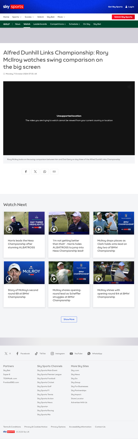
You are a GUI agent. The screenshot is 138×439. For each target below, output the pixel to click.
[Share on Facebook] (26, 171)
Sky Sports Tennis (45, 394)
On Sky (86, 24)
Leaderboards (40, 24)
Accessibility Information (80, 427)
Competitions (57, 24)
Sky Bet (51, 17)
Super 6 (6, 374)
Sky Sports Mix (44, 414)
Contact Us (100, 427)
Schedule (73, 24)
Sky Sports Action (45, 398)
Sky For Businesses (79, 386)
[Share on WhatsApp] (45, 171)
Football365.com (11, 382)
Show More (69, 319)
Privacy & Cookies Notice (35, 427)
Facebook (25, 353)
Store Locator (77, 398)
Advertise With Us (79, 402)
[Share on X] (35, 171)
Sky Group (75, 382)
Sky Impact (76, 394)
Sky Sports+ (42, 406)
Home (6, 17)
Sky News (75, 374)
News (17, 24)
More (60, 17)
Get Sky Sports (115, 7)
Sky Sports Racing (45, 410)
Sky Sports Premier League (49, 374)
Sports (15, 17)
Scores (28, 17)
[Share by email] (54, 171)
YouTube (78, 353)
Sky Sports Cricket (45, 382)
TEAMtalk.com (10, 378)
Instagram (60, 353)
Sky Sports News (44, 402)
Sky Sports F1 (43, 390)
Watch (40, 17)
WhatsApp (97, 353)
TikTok (43, 353)
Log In (131, 7)
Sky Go (74, 378)
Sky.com (75, 370)
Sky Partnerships (78, 390)
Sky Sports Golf (44, 386)
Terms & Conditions (12, 427)
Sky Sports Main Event (47, 370)
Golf (6, 24)
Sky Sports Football (46, 378)
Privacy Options (58, 427)
